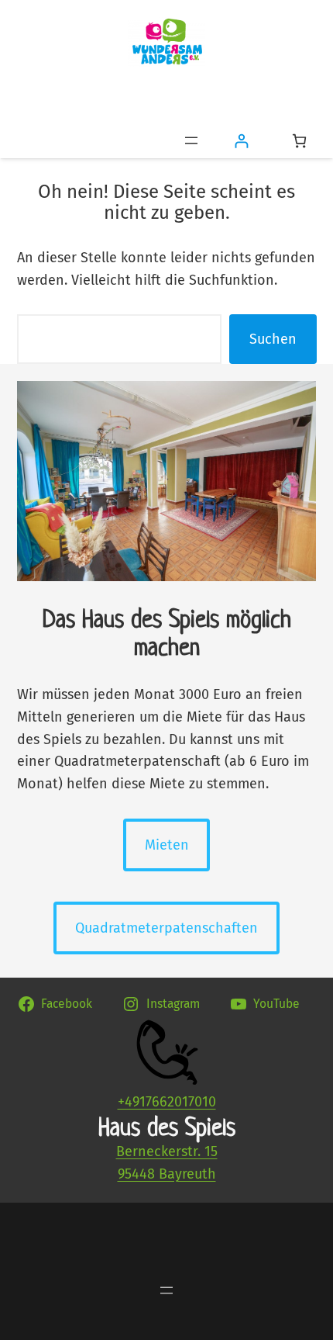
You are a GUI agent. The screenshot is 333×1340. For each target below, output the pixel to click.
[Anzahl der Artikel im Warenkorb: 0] (299, 140)
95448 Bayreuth (167, 1173)
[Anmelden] (241, 140)
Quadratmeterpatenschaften (166, 928)
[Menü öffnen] (191, 140)
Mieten (167, 845)
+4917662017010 (167, 1101)
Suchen (273, 339)
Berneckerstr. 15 (167, 1151)
